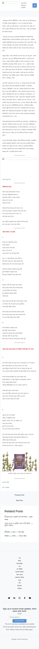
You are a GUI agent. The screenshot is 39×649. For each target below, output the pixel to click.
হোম (20, 558)
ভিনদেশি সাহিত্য (19, 572)
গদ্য (20, 566)
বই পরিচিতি (19, 569)
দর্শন (20, 583)
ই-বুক (19, 580)
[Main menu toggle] (34, 5)
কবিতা (19, 561)
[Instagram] (19, 598)
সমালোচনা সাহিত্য (19, 577)
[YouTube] (30, 598)
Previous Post (19, 495)
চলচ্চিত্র (19, 588)
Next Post (19, 500)
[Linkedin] (14, 598)
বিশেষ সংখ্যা (19, 574)
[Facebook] (25, 598)
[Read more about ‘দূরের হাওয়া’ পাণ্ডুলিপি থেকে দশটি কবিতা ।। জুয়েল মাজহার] (20, 518)
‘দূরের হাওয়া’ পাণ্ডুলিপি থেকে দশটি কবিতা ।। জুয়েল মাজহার (19, 524)
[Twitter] (9, 598)
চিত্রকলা (19, 585)
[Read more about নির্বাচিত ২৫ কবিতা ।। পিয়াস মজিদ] (14, 532)
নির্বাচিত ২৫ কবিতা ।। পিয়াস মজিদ (16, 536)
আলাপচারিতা (19, 563)
